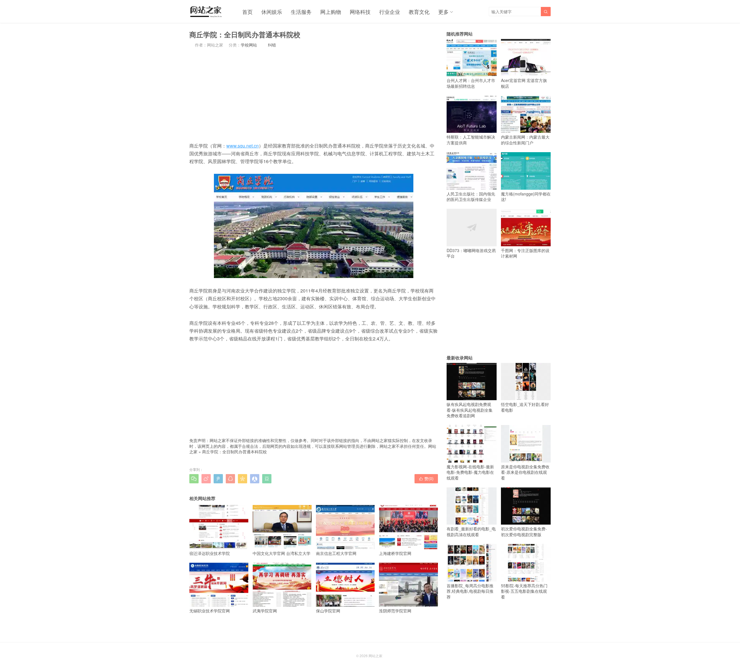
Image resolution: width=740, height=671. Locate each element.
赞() (426, 478)
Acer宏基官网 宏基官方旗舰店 (524, 83)
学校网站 (249, 45)
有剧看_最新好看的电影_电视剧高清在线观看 (471, 531)
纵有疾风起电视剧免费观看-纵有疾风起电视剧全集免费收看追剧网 (470, 409)
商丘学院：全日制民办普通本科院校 (234, 451)
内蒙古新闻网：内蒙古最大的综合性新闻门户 (525, 140)
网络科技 (360, 11)
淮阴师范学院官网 (395, 611)
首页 (247, 11)
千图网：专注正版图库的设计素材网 (525, 253)
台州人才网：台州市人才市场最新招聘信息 (471, 83)
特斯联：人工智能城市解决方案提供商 (471, 140)
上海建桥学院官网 (395, 553)
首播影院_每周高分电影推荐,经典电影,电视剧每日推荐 (470, 591)
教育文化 (419, 11)
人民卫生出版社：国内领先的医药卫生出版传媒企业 (471, 196)
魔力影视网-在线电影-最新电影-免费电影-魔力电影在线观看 (470, 472)
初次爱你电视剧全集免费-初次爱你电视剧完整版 (524, 531)
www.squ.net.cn (242, 145)
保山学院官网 (328, 611)
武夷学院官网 (265, 611)
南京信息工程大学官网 (336, 553)
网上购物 (330, 11)
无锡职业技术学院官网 (209, 611)
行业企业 (389, 11)
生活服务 (301, 11)
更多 (443, 11)
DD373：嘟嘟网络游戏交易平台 (471, 253)
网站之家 (375, 655)
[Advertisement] (313, 94)
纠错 (272, 45)
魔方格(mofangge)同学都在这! (526, 196)
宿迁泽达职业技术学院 (209, 553)
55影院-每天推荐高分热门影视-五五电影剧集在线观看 (524, 591)
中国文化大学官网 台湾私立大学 (281, 553)
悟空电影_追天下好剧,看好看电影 (525, 407)
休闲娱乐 (271, 11)
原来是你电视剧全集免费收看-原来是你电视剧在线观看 (525, 472)
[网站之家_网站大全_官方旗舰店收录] (205, 11)
